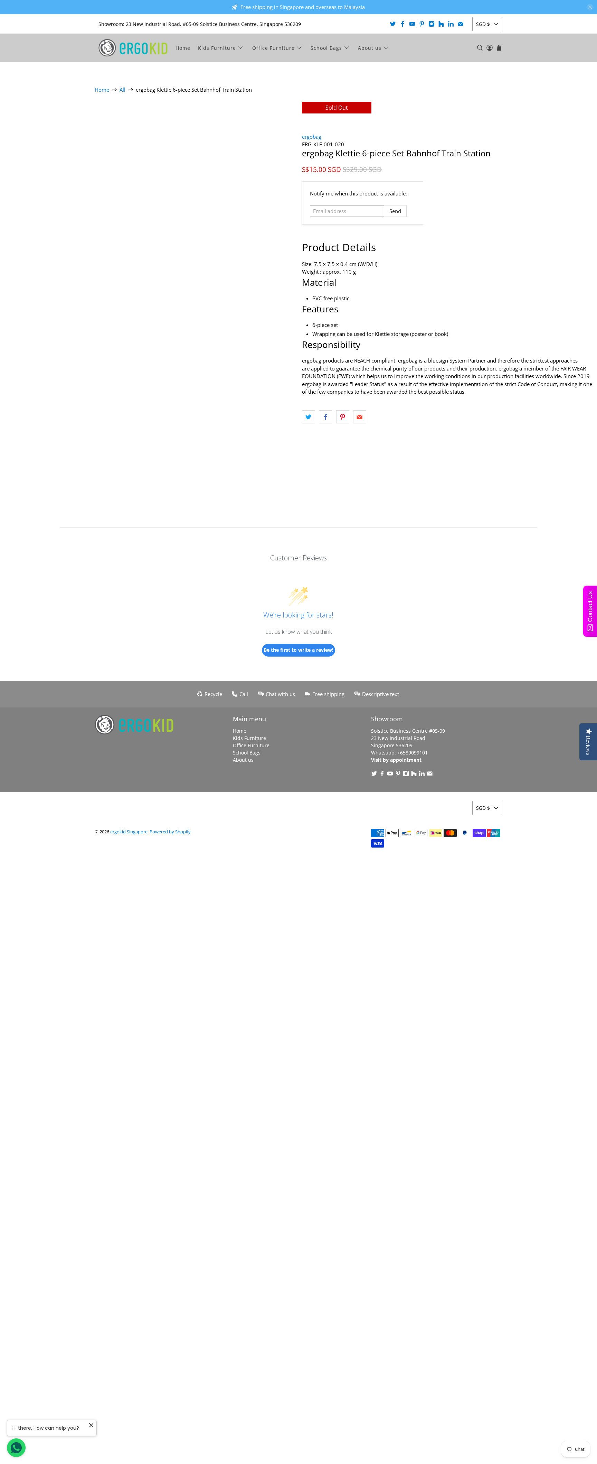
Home (183, 48)
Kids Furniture (217, 48)
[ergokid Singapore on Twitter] (393, 24)
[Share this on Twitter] (308, 416)
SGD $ (483, 24)
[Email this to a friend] (359, 416)
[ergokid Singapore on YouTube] (412, 24)
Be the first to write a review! (298, 650)
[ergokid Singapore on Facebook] (402, 24)
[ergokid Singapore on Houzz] (441, 24)
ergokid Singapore (129, 832)
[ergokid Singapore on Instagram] (431, 24)
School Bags (326, 48)
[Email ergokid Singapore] (460, 24)
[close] (590, 7)
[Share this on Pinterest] (342, 416)
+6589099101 (412, 752)
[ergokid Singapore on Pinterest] (422, 24)
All (122, 89)
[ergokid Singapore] (133, 48)
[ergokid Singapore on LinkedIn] (451, 24)
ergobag (311, 136)
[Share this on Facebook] (325, 416)
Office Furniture (273, 48)
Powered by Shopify (170, 832)
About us (369, 48)
